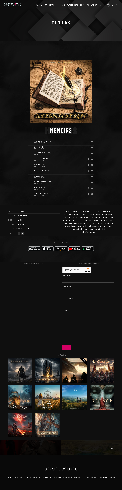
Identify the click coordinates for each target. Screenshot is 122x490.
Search (52, 5)
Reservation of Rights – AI (42, 477)
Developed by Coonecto (107, 477)
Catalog (61, 5)
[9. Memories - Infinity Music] (30, 189)
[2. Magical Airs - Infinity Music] (30, 148)
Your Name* (66, 275)
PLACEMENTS (72, 5)
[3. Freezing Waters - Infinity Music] (30, 154)
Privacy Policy (24, 477)
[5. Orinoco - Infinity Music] (30, 166)
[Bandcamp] (88, 142)
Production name (68, 298)
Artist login (97, 5)
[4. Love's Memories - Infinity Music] (30, 160)
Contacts (84, 5)
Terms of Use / (13, 477)
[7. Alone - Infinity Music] (30, 177)
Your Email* (66, 287)
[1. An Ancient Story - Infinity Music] (30, 142)
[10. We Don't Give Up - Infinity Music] (30, 195)
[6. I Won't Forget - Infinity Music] (30, 171)
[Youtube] (92, 142)
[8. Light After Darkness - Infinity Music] (30, 183)
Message (65, 310)
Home (37, 5)
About (44, 5)
